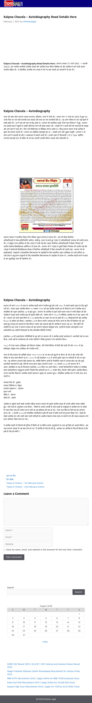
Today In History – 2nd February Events (25, 487)
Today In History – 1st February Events (24, 483)
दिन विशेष (9, 479)
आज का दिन (11, 476)
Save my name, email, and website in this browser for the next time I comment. (44, 549)
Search (10, 587)
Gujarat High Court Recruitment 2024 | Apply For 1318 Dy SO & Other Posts (43, 686)
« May (45, 642)
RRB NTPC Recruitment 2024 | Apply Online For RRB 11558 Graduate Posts (43, 678)
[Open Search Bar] (77, 3)
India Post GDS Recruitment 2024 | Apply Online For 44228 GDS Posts (41, 682)
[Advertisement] (46, 44)
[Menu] (84, 3)
